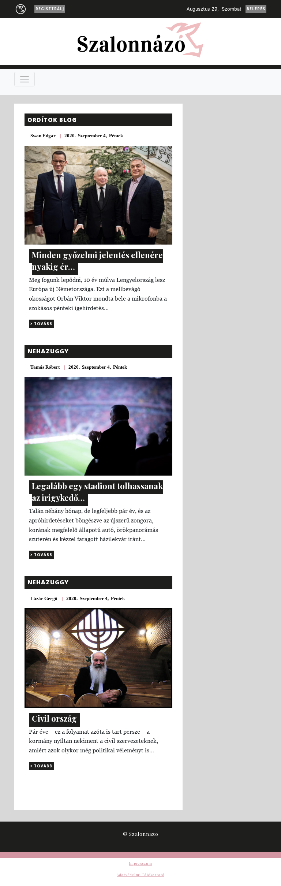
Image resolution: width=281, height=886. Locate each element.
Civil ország (54, 718)
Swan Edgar (43, 135)
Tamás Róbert (45, 367)
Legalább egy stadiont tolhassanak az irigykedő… (97, 491)
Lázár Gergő (43, 598)
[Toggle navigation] (24, 79)
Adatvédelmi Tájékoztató (140, 874)
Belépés (256, 8)
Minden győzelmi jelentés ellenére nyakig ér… (97, 260)
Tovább (42, 323)
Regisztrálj (49, 8)
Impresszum (140, 863)
